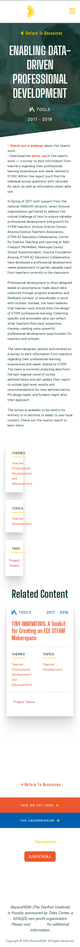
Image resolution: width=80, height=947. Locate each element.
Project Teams (14, 562)
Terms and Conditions (40, 887)
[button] (72, 11)
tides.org (38, 924)
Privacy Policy (40, 882)
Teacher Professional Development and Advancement (14, 473)
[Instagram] (54, 871)
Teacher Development (14, 521)
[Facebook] (26, 871)
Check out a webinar (26, 145)
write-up (39, 156)
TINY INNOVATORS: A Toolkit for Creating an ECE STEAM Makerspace (38, 631)
